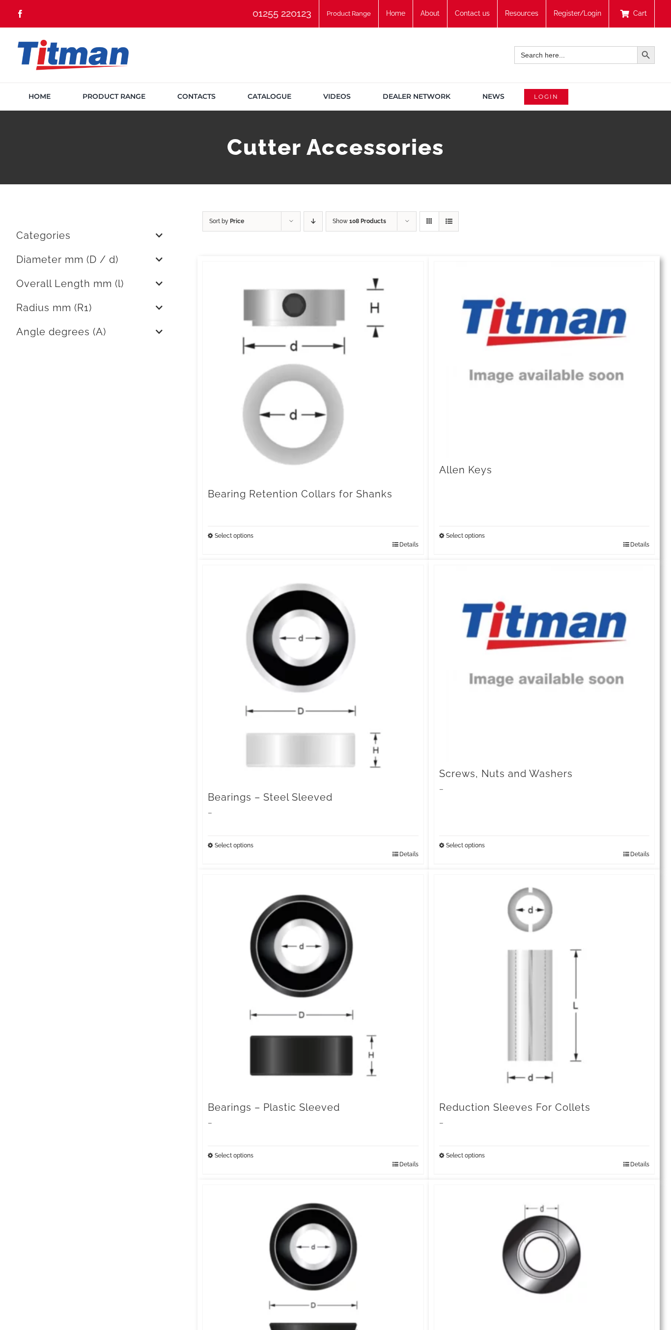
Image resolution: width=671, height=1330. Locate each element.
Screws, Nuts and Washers (506, 774)
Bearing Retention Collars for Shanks (300, 494)
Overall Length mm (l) (70, 283)
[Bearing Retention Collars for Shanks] (313, 371)
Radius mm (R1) (54, 308)
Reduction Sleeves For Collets (514, 1107)
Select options (234, 535)
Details (409, 544)
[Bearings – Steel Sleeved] (313, 675)
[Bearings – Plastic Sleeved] (313, 985)
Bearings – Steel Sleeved (270, 797)
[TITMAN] (72, 43)
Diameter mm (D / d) (67, 259)
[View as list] (448, 221)
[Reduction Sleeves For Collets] (544, 985)
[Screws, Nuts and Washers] (544, 663)
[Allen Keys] (544, 359)
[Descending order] (313, 221)
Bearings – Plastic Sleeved (274, 1107)
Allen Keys (465, 470)
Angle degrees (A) (61, 332)
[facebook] (20, 14)
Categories (43, 235)
